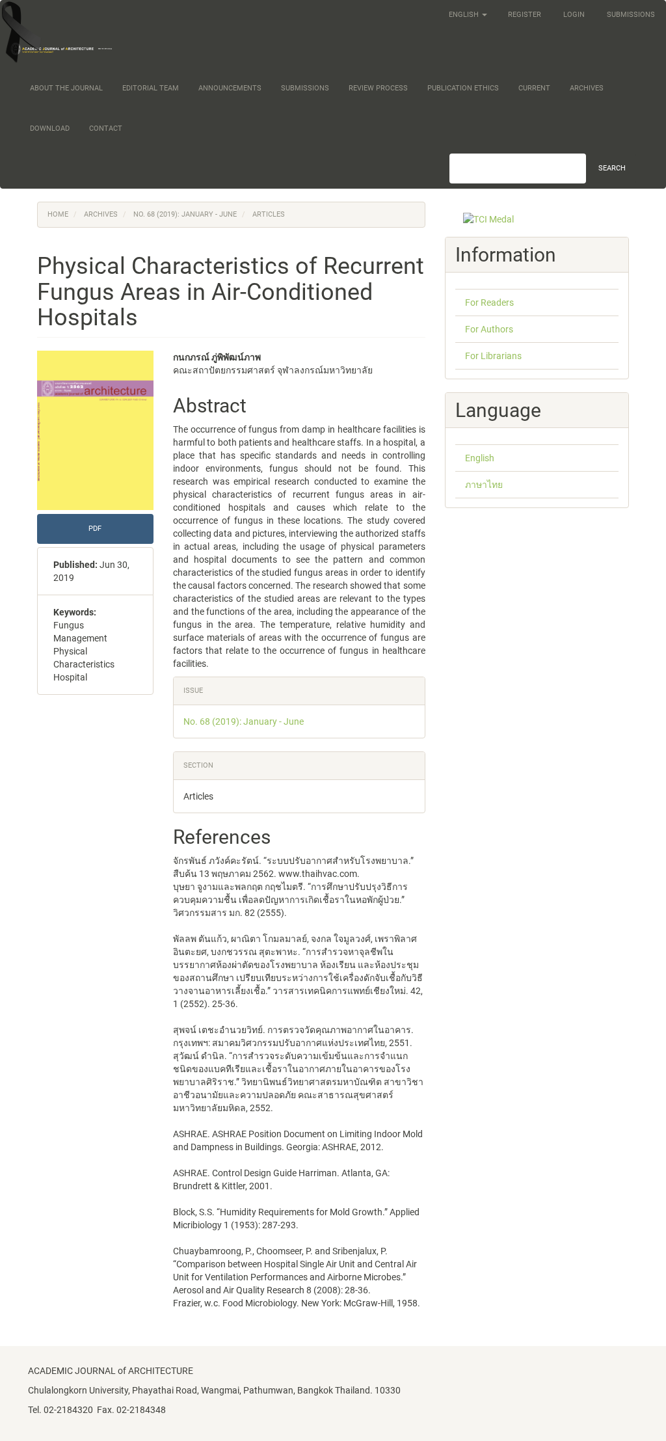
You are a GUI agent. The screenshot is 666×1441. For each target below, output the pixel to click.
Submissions (631, 14)
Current (534, 88)
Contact (105, 128)
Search (612, 168)
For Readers (489, 302)
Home (57, 214)
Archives (587, 88)
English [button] (465, 14)
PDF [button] (94, 528)
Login (574, 14)
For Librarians (493, 356)
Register (524, 14)
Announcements (229, 88)
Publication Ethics (463, 88)
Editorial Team (150, 88)
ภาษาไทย (484, 484)
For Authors (489, 329)
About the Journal (66, 88)
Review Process (378, 88)
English (479, 458)
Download (50, 128)
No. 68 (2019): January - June (185, 214)
